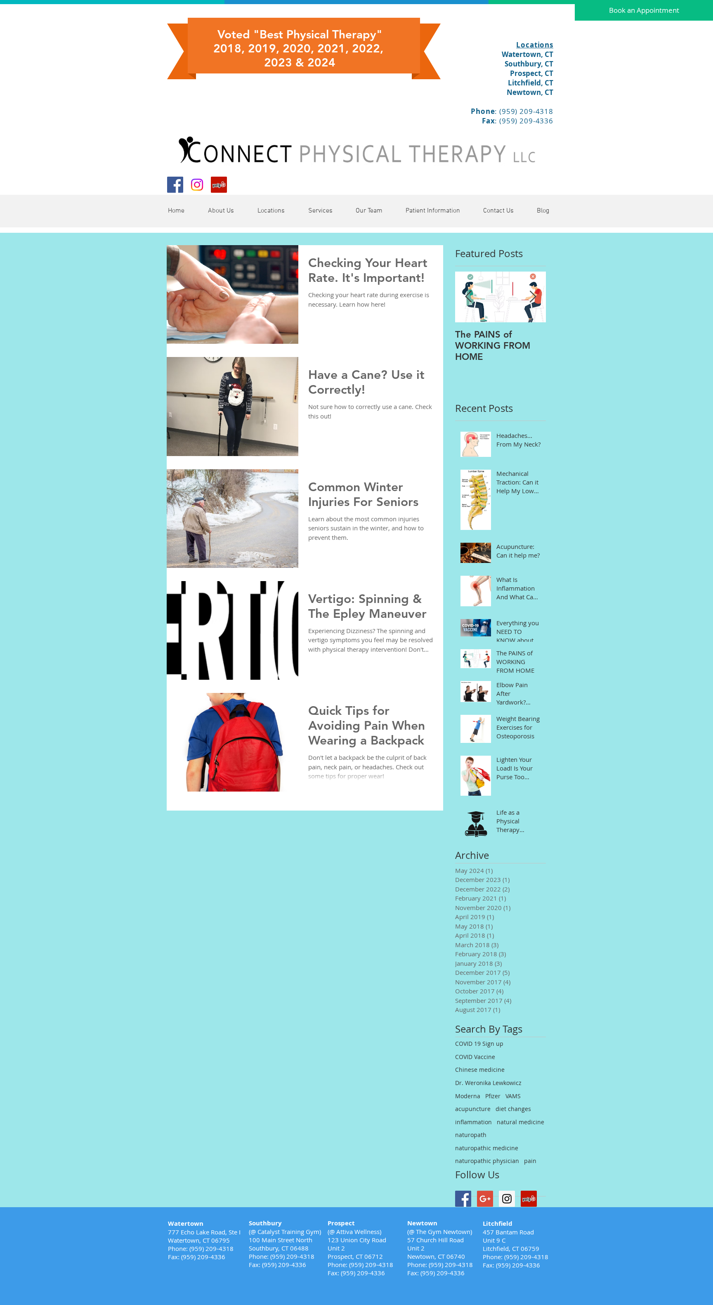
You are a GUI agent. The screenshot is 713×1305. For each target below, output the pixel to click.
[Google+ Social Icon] (485, 1199)
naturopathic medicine (486, 1148)
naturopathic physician (487, 1161)
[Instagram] (197, 185)
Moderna (467, 1096)
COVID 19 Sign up (479, 1043)
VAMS (513, 1096)
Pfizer (493, 1096)
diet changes (513, 1109)
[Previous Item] (468, 297)
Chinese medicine (480, 1069)
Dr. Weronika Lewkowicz (488, 1083)
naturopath (470, 1135)
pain (530, 1161)
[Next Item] (532, 297)
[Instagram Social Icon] (507, 1199)
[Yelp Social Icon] (219, 185)
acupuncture (473, 1109)
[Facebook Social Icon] (175, 185)
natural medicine (520, 1122)
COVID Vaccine (475, 1057)
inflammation (473, 1122)
